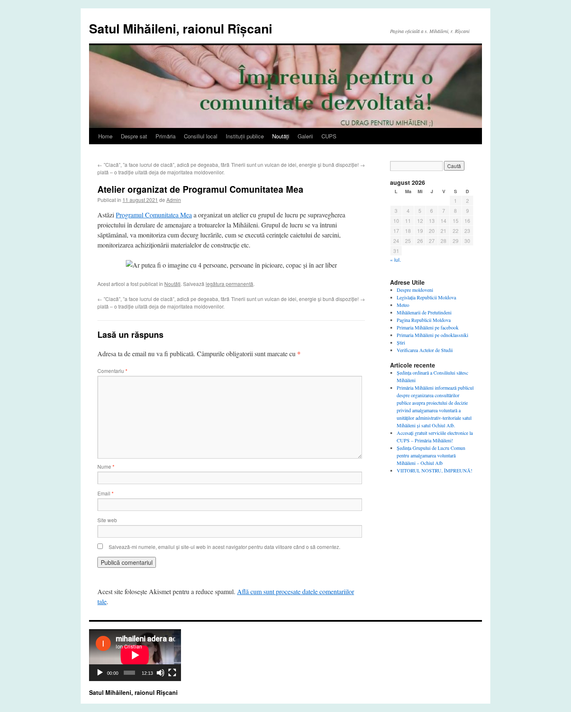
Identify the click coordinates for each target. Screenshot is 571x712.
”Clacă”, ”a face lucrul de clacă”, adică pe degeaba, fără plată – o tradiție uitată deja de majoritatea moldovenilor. (163, 168)
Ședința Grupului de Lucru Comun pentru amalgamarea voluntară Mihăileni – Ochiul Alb (431, 455)
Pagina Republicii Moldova (424, 319)
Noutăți (280, 136)
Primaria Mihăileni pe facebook (428, 327)
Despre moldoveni (415, 289)
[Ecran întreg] (172, 673)
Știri (401, 342)
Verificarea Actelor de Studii (425, 350)
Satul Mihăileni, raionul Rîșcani (180, 28)
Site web (107, 519)
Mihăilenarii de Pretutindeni (424, 312)
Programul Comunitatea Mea (154, 214)
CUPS (328, 136)
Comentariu (112, 370)
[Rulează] (100, 673)
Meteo (403, 304)
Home (105, 136)
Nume (106, 466)
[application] (135, 655)
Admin (173, 199)
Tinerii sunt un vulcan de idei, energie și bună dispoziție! (298, 164)
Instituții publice (245, 136)
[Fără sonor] (160, 673)
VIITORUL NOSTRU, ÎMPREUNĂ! (434, 470)
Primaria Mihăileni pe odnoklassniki (432, 335)
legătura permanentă (229, 283)
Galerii (305, 136)
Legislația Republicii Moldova (426, 297)
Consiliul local (200, 136)
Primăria (165, 136)
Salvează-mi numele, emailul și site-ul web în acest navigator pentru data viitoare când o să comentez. (224, 546)
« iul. (395, 259)
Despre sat (134, 136)
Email (105, 493)
